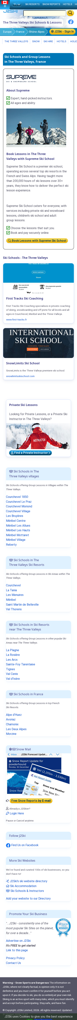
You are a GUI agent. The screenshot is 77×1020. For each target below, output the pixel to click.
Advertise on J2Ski (18, 941)
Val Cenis (12, 674)
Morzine (11, 734)
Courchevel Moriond (19, 506)
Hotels (61, 41)
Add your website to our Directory (28, 898)
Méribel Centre (16, 521)
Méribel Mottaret (17, 535)
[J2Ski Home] (10, 12)
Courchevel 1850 (17, 497)
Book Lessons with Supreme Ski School (38, 240)
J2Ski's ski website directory (28, 881)
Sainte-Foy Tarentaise (20, 664)
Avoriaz (11, 719)
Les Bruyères (14, 516)
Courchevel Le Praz (19, 501)
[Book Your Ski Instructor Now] (21, 78)
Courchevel (13, 585)
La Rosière (13, 655)
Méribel (11, 600)
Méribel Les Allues (18, 525)
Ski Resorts (32, 4)
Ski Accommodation (22, 886)
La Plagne (12, 650)
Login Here (16, 813)
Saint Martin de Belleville (22, 604)
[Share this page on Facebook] (71, 23)
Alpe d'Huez (14, 715)
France (20, 31)
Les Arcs (12, 659)
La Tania (11, 590)
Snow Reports (51, 4)
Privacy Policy (15, 958)
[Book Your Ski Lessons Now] (36, 127)
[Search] (70, 13)
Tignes (10, 669)
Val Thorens (14, 609)
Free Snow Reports (31, 800)
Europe (7, 31)
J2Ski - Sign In (64, 31)
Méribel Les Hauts (18, 530)
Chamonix (12, 724)
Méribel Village (15, 540)
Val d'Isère (13, 678)
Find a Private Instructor (31, 453)
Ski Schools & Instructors (27, 891)
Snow (36, 41)
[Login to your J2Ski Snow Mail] (38, 774)
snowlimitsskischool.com (20, 376)
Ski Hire (48, 41)
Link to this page (17, 950)
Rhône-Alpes (36, 31)
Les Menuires (15, 595)
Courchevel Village (18, 511)
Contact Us (13, 963)
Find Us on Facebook (24, 845)
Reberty (11, 544)
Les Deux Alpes (16, 729)
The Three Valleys (16, 41)
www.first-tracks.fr (16, 319)
